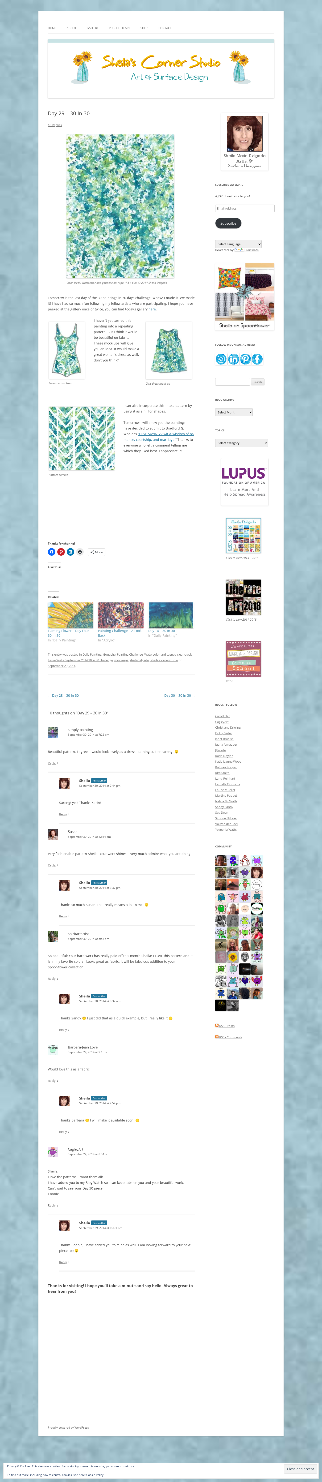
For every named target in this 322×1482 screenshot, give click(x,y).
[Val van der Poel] (221, 896)
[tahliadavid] (233, 956)
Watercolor (152, 654)
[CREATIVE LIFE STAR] (245, 993)
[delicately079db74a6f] (233, 860)
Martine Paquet (226, 795)
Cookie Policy (94, 1475)
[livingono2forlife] (245, 884)
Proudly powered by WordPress (68, 1428)
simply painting (80, 729)
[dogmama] (221, 944)
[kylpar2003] (221, 908)
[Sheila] (257, 872)
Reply (52, 763)
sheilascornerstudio (164, 660)
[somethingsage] (257, 969)
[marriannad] (233, 908)
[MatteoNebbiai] (233, 993)
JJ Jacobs (220, 750)
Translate (251, 250)
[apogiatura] (245, 981)
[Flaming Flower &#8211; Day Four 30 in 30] (70, 615)
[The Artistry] (257, 884)
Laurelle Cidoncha (227, 784)
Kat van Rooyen (226, 767)
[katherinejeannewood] (221, 932)
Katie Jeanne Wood (228, 761)
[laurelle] (245, 920)
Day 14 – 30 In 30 (161, 630)
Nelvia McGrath (226, 801)
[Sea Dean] (245, 896)
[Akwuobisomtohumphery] (221, 1005)
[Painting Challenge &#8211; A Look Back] (121, 615)
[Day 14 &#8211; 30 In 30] (171, 615)
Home (52, 28)
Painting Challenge (130, 654)
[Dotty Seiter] (233, 932)
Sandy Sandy (224, 807)
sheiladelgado (139, 660)
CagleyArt (75, 1149)
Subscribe (228, 223)
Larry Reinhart (225, 778)
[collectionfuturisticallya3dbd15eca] (233, 896)
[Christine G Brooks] (233, 981)
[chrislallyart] (221, 872)
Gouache (109, 654)
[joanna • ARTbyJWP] (245, 908)
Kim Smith (222, 773)
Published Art (119, 28)
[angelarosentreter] (221, 993)
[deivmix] (245, 956)
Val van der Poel (226, 824)
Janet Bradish (224, 739)
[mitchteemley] (257, 920)
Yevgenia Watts (226, 829)
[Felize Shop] (257, 908)
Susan (73, 831)
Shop (144, 28)
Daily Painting (92, 654)
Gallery (93, 28)
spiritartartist (78, 933)
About (71, 28)
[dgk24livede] (257, 860)
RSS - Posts (227, 1026)
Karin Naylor (224, 756)
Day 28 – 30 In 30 (63, 695)
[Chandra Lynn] (221, 920)
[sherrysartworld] (233, 1005)
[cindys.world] (245, 860)
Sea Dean (221, 812)
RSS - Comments (230, 1037)
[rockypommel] (257, 956)
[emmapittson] (257, 993)
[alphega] (245, 872)
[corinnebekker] (221, 956)
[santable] (245, 969)
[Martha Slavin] (221, 884)
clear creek (184, 654)
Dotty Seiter (223, 733)
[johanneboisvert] (245, 944)
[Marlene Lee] (257, 944)
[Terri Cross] (221, 969)
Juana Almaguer (226, 744)
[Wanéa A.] (257, 932)
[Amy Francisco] (233, 969)
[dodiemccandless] (233, 944)
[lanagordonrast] (257, 981)
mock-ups (121, 660)
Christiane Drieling (228, 727)
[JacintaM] (233, 920)
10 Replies (55, 125)
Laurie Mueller (225, 790)
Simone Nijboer (226, 818)
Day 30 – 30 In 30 (179, 695)
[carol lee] (221, 981)
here (152, 309)
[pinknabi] (221, 860)
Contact (165, 28)
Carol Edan (222, 716)
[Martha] (233, 884)
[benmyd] (233, 872)
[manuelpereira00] (245, 932)
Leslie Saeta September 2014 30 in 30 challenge (80, 660)
